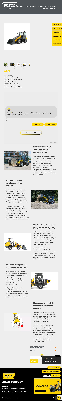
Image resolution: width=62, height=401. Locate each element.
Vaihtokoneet (31, 6)
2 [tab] (7, 64)
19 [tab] (21, 66)
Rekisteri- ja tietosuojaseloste (10, 398)
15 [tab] (12, 66)
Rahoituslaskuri (50, 6)
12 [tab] (5, 66)
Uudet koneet (19, 6)
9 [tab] (23, 64)
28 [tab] (21, 68)
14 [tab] (10, 66)
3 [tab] (10, 64)
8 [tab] (21, 64)
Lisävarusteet (36, 347)
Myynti (40, 6)
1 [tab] (5, 64)
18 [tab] (19, 66)
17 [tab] (17, 66)
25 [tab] (14, 68)
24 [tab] (12, 68)
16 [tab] (14, 66)
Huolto (45, 8)
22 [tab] (28, 66)
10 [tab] (26, 64)
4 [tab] (12, 64)
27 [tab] (19, 68)
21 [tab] (26, 66)
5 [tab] (14, 64)
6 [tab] (17, 64)
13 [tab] (7, 66)
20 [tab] (23, 66)
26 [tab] (17, 68)
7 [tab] (19, 64)
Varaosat (53, 8)
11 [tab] (28, 64)
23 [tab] (10, 68)
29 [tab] (23, 68)
